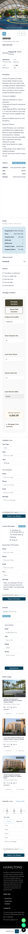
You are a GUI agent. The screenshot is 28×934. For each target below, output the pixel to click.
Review (7, 652)
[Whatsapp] (24, 920)
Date (4, 452)
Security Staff (8, 282)
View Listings (22, 526)
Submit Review (14, 668)
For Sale (5, 38)
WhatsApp (13, 537)
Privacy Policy (8, 901)
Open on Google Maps (19, 163)
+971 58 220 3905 (15, 535)
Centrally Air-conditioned (12, 273)
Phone (4, 481)
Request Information (14, 599)
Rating (7, 644)
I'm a (3, 572)
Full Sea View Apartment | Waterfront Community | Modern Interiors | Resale (13, 700)
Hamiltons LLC (9, 713)
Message (5, 497)
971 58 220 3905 (17, 532)
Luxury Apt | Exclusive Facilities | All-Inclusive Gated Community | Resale (14, 738)
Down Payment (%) (11, 336)
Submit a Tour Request (14, 516)
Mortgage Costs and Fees (12, 425)
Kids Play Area (8, 279)
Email (4, 489)
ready (9, 38)
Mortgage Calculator (14, 303)
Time (4, 460)
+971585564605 (9, 917)
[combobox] (14, 448)
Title (6, 636)
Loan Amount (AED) (11, 392)
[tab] (4, 34)
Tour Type (5, 444)
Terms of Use (22, 512)
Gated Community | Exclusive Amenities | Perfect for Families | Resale (13, 776)
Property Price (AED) (12, 317)
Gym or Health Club (10, 276)
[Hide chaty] (24, 930)
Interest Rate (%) (11, 373)
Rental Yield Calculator (14, 310)
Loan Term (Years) (11, 354)
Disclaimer (7, 903)
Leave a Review (6, 616)
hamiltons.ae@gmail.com (11, 919)
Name (4, 474)
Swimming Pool (9, 286)
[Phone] (24, 925)
